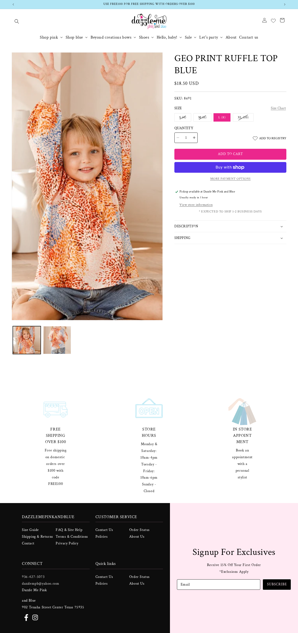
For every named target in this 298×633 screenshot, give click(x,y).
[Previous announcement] (13, 4)
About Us (137, 536)
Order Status (139, 529)
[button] (17, 21)
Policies (101, 536)
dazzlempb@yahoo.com (40, 583)
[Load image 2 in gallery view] (57, 340)
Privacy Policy (67, 543)
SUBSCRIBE (277, 584)
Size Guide (30, 529)
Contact (28, 543)
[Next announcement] (285, 4)
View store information (196, 205)
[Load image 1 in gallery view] (27, 340)
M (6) (204, 118)
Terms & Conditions (72, 536)
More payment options (230, 179)
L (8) (222, 117)
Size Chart (278, 108)
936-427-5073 (33, 576)
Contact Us (104, 529)
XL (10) (246, 118)
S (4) (185, 118)
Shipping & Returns (37, 536)
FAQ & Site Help (69, 529)
